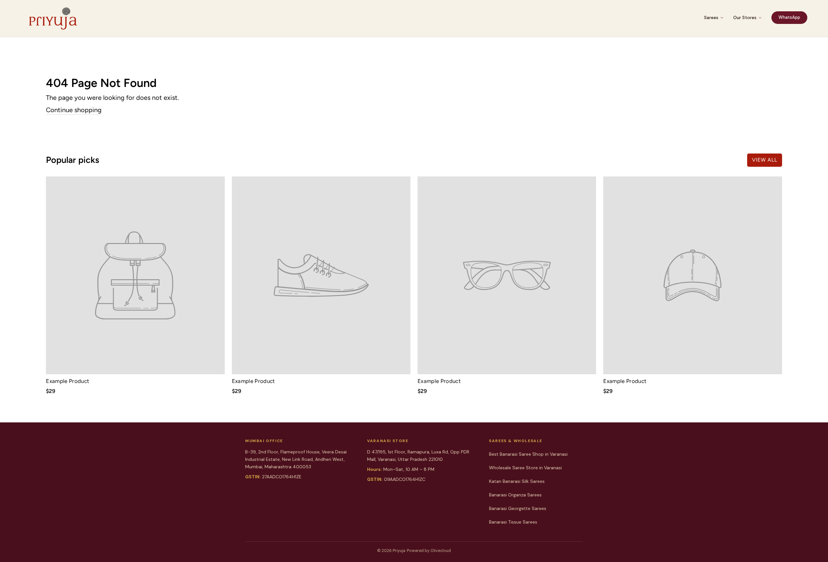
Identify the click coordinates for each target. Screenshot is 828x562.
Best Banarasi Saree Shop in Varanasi (528, 454)
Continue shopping (74, 110)
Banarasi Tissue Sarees (513, 522)
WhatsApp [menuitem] (789, 17)
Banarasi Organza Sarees (515, 495)
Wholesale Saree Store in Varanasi (525, 468)
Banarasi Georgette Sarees (517, 508)
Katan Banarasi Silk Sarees (517, 481)
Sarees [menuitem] (711, 17)
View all (764, 160)
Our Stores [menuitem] (745, 17)
